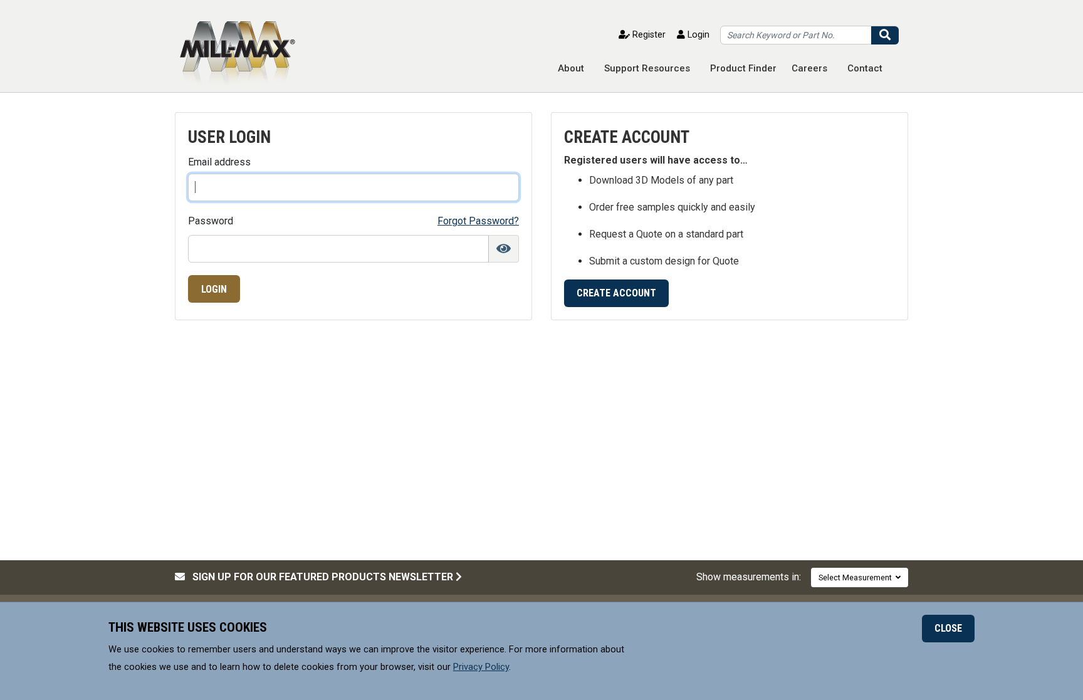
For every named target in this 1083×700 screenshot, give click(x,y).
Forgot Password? (478, 221)
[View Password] (503, 249)
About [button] (571, 68)
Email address (219, 162)
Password (210, 221)
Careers (809, 68)
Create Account (616, 293)
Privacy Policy (481, 666)
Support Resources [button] (647, 68)
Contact (864, 68)
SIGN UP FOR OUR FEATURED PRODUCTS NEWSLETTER (320, 577)
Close (948, 628)
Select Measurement (857, 577)
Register (648, 34)
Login (697, 34)
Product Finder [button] (743, 68)
